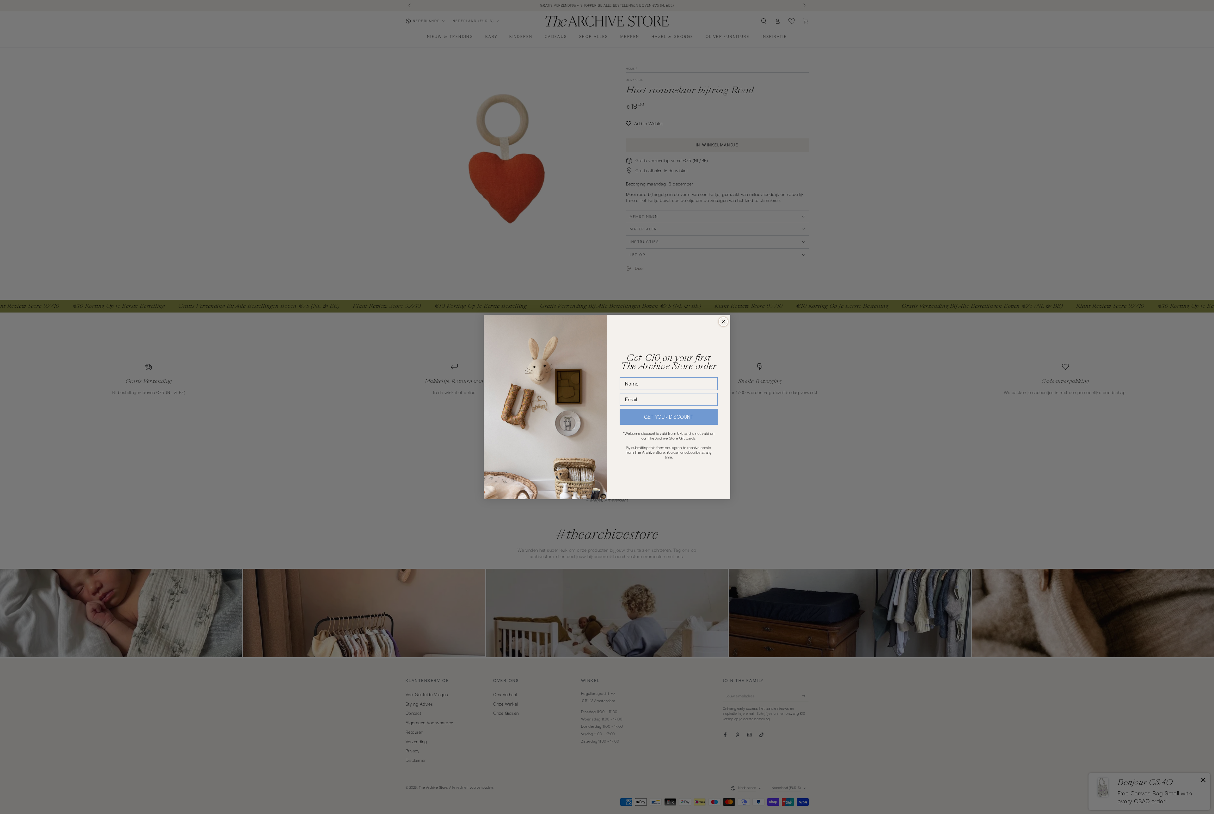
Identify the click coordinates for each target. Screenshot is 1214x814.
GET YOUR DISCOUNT (668, 417)
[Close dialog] (723, 321)
